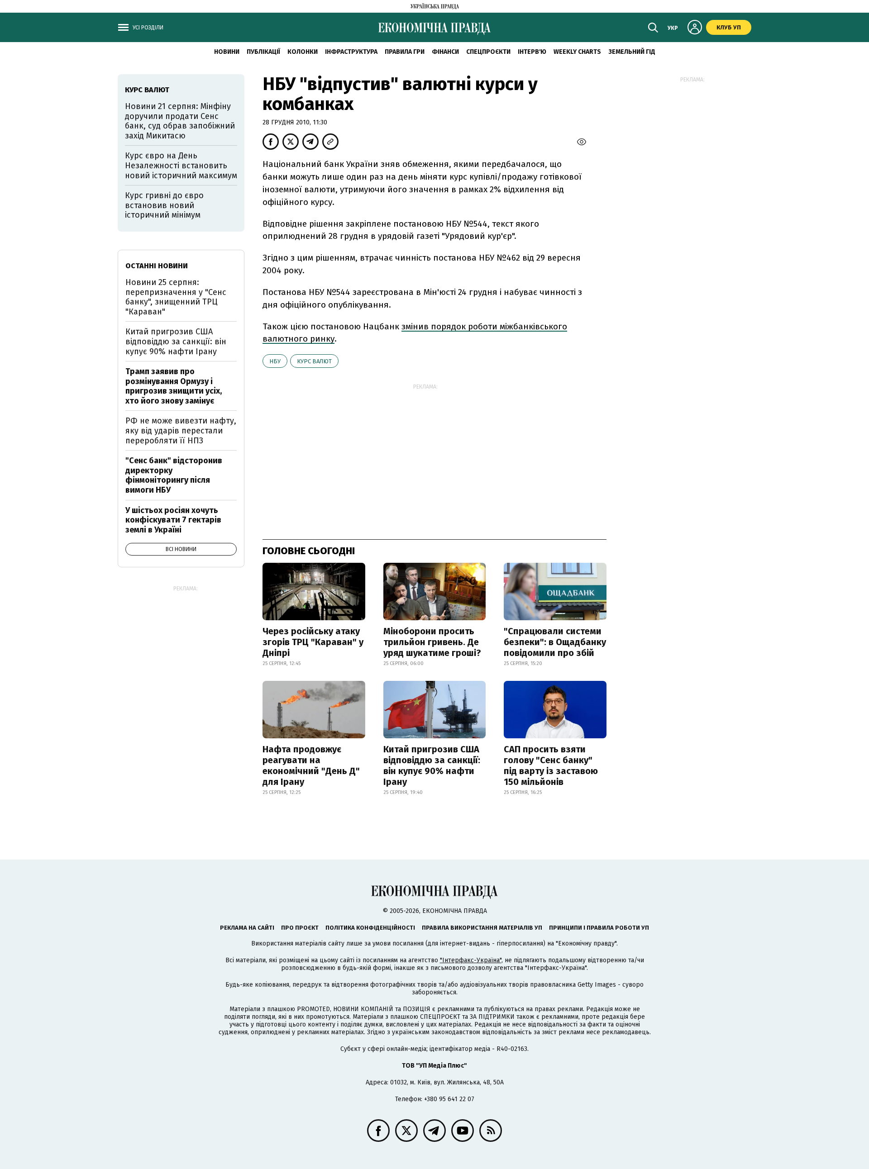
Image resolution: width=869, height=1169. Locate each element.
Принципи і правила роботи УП (599, 927)
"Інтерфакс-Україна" (470, 960)
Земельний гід (631, 52)
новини (226, 52)
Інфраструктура (351, 52)
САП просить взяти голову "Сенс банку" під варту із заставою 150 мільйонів (551, 765)
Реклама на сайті (247, 927)
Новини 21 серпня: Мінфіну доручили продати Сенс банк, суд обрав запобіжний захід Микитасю (180, 121)
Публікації (263, 52)
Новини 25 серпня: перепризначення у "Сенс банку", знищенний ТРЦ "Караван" (175, 297)
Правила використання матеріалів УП (482, 927)
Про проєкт (300, 927)
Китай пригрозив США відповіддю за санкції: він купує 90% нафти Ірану (431, 765)
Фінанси (445, 52)
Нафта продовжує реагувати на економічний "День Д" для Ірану (311, 765)
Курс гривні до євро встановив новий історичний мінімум (164, 205)
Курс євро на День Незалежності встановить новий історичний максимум (181, 165)
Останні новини (156, 265)
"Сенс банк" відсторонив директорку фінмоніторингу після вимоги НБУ (173, 475)
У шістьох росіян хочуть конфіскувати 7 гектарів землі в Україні (173, 520)
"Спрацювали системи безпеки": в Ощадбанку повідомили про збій (555, 642)
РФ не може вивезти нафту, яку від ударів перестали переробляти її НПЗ (180, 430)
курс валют (314, 361)
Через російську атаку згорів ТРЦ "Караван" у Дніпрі (313, 642)
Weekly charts (577, 52)
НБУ (275, 361)
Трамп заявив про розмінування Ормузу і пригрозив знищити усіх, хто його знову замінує (173, 386)
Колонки (302, 52)
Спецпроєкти (488, 52)
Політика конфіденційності (370, 927)
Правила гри (405, 52)
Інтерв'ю (532, 52)
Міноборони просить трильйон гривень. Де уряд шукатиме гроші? (432, 642)
